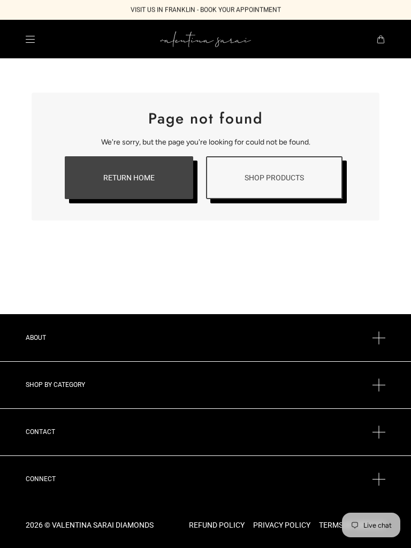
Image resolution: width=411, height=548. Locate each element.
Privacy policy (281, 525)
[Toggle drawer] (30, 39)
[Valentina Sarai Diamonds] (206, 39)
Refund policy (217, 525)
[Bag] (380, 39)
